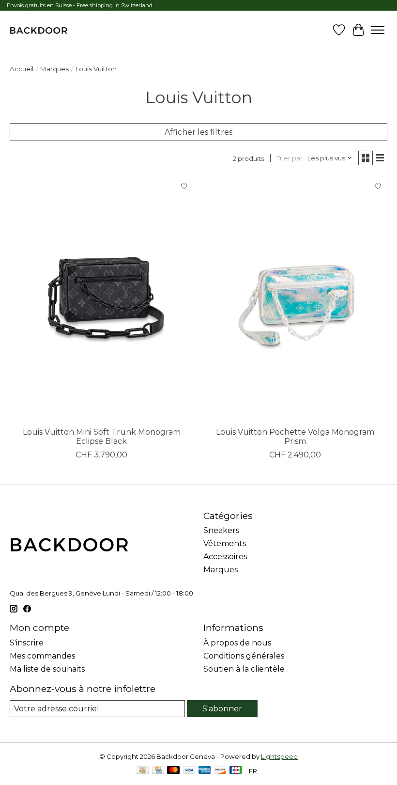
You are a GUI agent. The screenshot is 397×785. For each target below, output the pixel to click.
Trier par (289, 158)
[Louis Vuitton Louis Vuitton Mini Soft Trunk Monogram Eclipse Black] (102, 299)
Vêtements (224, 543)
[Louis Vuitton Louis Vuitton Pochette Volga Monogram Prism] (295, 299)
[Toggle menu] (377, 30)
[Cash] (143, 770)
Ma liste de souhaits (47, 669)
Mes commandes (42, 655)
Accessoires (225, 556)
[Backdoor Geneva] (38, 30)
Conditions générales (243, 655)
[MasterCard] (173, 770)
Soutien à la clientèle (244, 669)
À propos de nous (237, 642)
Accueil (21, 69)
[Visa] (189, 770)
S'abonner (222, 708)
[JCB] (235, 770)
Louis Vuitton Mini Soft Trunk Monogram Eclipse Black (102, 436)
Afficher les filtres (198, 132)
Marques (54, 69)
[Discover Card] (220, 770)
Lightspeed (279, 756)
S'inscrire (27, 642)
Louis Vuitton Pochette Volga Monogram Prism (295, 436)
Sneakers (221, 530)
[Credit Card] (158, 770)
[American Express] (204, 770)
